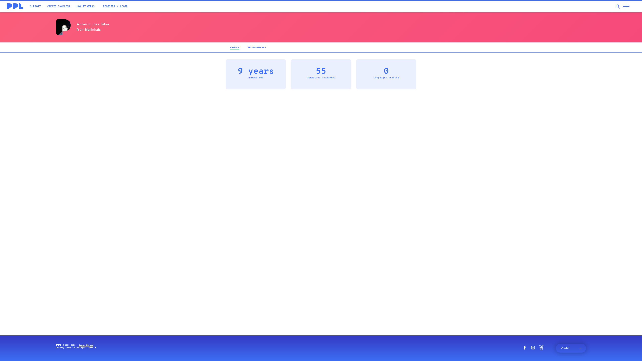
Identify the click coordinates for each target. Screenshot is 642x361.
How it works (86, 6)
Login (124, 6)
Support (35, 6)
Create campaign (58, 6)
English (565, 348)
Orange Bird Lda (86, 345)
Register (109, 6)
